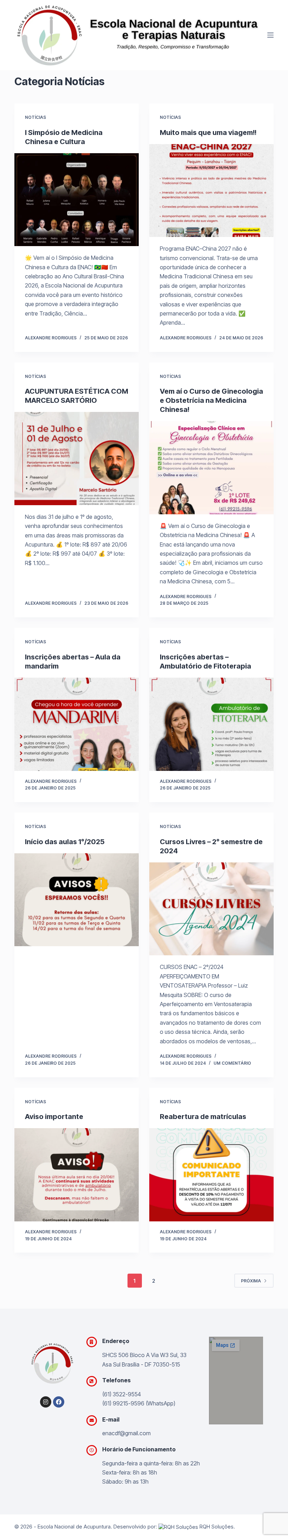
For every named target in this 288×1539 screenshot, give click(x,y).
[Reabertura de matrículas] (211, 1174)
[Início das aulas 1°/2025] (76, 900)
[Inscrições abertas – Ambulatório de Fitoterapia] (211, 724)
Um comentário (232, 1063)
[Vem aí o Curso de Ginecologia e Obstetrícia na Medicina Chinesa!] (211, 467)
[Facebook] (58, 1402)
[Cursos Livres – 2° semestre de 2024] (211, 909)
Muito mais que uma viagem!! (208, 132)
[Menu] (270, 35)
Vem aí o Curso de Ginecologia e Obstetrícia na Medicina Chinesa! (211, 400)
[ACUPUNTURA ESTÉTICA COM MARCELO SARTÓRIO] (76, 458)
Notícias (35, 117)
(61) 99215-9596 (123, 1403)
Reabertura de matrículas (203, 1116)
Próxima (251, 1280)
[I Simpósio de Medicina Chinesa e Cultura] (76, 199)
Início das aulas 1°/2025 (65, 842)
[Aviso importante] (76, 1174)
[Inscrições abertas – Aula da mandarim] (76, 724)
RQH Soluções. (216, 1526)
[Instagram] (45, 1402)
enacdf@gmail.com (126, 1433)
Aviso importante (54, 1116)
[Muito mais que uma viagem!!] (211, 190)
